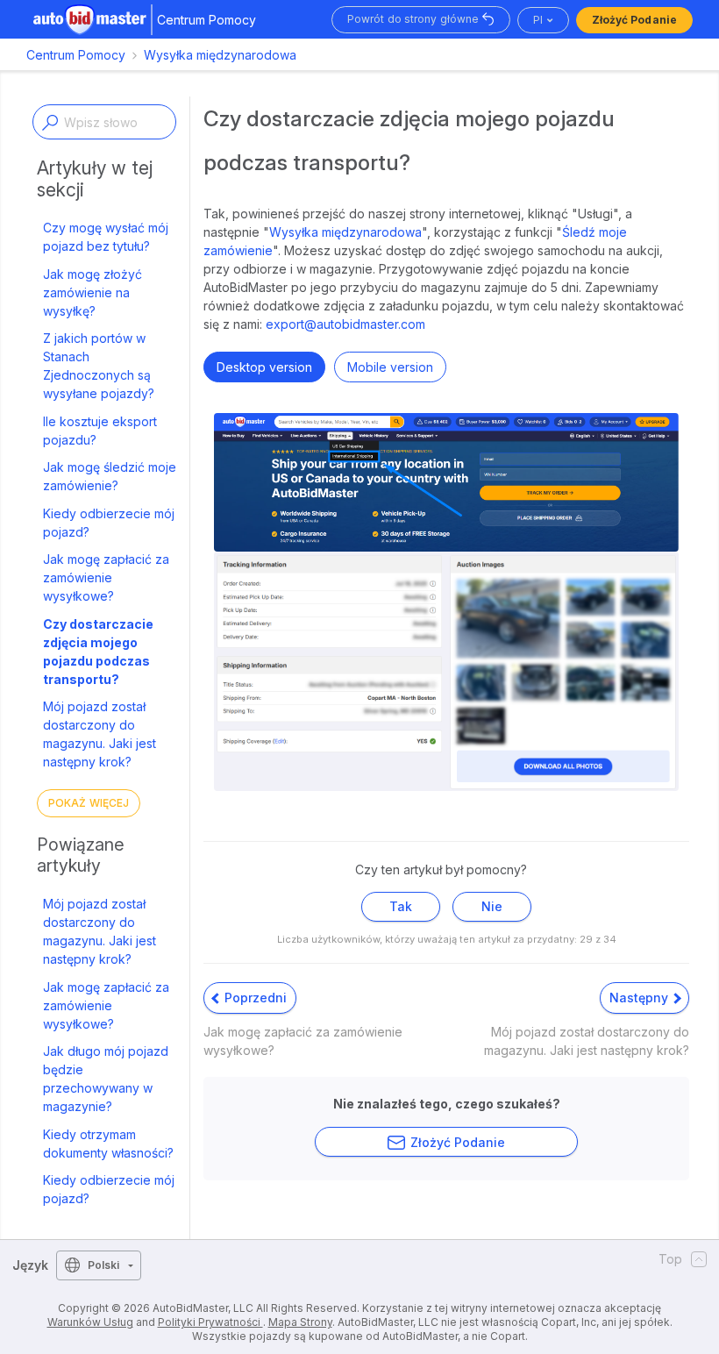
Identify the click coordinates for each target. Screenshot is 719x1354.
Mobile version (390, 367)
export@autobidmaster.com (345, 324)
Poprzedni (254, 997)
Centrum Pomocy (75, 54)
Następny (640, 997)
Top (670, 1258)
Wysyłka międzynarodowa (220, 54)
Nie (491, 906)
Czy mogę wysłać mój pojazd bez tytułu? (105, 236)
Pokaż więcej (88, 802)
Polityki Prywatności (210, 1322)
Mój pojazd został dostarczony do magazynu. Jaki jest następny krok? (99, 734)
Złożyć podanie (634, 19)
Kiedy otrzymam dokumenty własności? (108, 1143)
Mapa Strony (300, 1322)
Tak (400, 906)
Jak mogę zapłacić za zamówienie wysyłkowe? (106, 577)
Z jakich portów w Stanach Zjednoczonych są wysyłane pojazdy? (98, 366)
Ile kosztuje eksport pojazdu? (100, 430)
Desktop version (264, 367)
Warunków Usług (90, 1322)
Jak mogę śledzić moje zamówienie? (109, 476)
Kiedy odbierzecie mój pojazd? (108, 522)
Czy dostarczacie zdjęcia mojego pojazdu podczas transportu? (98, 651)
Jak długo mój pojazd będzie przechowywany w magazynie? (105, 1079)
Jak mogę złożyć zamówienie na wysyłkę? (92, 292)
